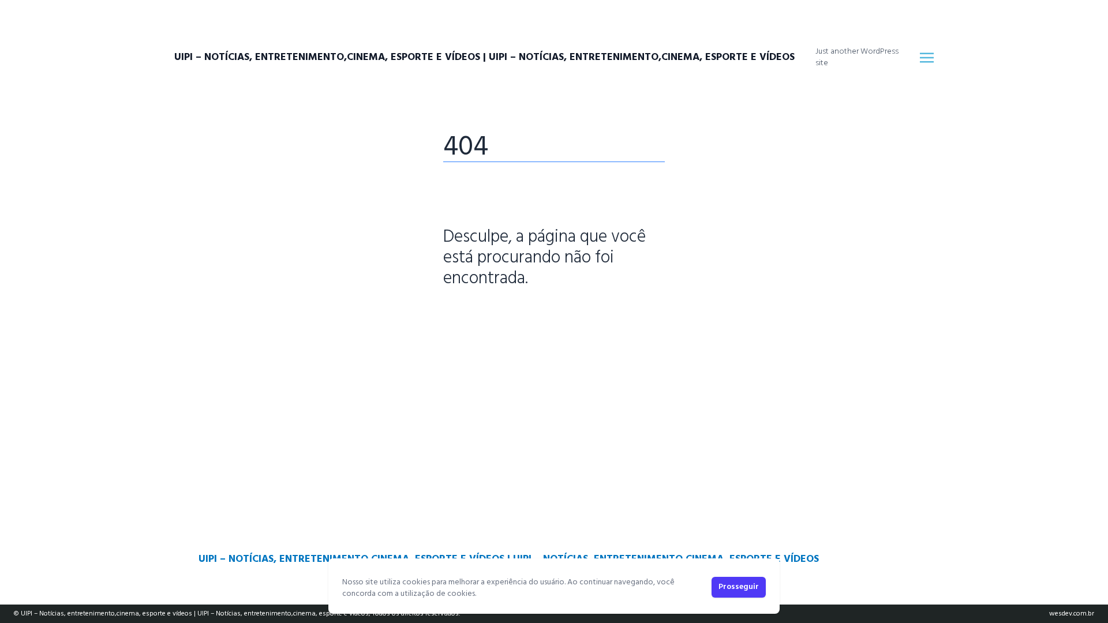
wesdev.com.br (1071, 614)
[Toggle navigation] (927, 58)
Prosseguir (738, 587)
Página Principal (482, 314)
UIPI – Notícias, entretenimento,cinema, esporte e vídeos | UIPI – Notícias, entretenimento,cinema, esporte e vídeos (484, 58)
